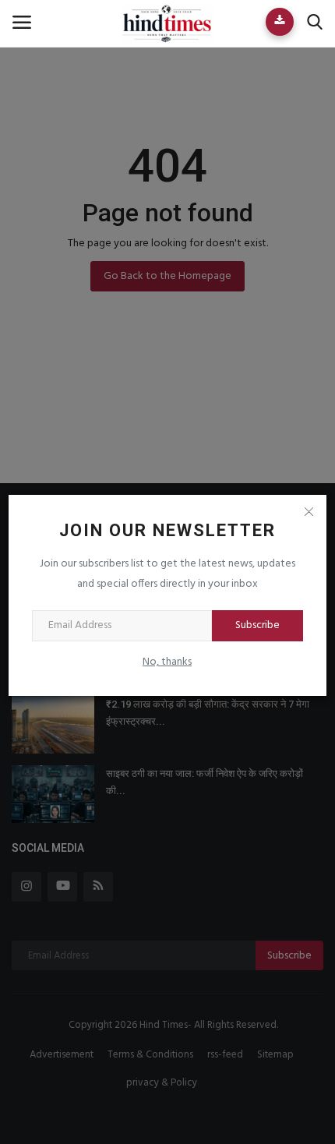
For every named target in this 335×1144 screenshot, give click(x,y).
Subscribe (257, 625)
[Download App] (280, 22)
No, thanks (167, 662)
